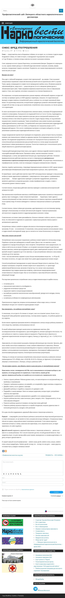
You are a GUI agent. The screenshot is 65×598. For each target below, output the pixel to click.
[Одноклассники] (6, 451)
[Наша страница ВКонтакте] (44, 590)
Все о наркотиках (41, 522)
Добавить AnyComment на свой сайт (55, 511)
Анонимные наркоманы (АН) (44, 557)
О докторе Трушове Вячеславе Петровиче (48, 520)
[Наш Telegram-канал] (35, 590)
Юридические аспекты (42, 538)
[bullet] (16, 474)
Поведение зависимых (42, 533)
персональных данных (27, 489)
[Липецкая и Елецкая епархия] (12, 562)
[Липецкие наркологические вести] (12, 534)
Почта (4, 482)
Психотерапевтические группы (44, 562)
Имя (3, 477)
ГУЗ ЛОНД (18, 50)
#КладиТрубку (40, 579)
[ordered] (13, 474)
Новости (26, 50)
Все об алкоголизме (41, 524)
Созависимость (40, 531)
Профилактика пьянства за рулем (13, 455)
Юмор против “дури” (41, 540)
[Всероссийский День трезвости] (12, 525)
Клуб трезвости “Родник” (43, 559)
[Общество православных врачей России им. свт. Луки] (12, 572)
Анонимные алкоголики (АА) (44, 555)
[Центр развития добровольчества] (12, 544)
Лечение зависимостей (42, 535)
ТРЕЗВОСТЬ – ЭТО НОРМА (53, 455)
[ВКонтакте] (3, 451)
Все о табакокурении (42, 526)
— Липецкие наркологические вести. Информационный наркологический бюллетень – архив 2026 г (48, 544)
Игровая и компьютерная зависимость (47, 529)
